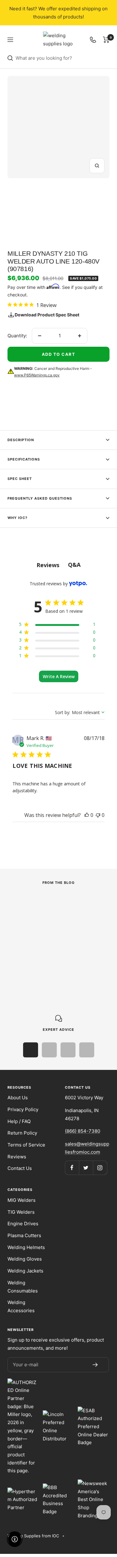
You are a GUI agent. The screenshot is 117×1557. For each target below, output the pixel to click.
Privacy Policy (22, 1109)
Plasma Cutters (24, 1235)
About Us (17, 1098)
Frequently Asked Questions (39, 498)
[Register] (95, 1364)
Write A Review (59, 676)
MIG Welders (21, 1200)
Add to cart (59, 354)
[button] (87, 815)
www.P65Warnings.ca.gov (37, 375)
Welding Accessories (21, 1306)
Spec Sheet (19, 478)
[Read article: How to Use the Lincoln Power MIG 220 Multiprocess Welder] (54, 903)
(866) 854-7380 (82, 1131)
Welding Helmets (26, 1247)
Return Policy (22, 1133)
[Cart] (106, 40)
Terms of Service (26, 1145)
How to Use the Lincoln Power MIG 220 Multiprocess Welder (52, 938)
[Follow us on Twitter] (86, 1168)
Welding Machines (26, 920)
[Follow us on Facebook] (72, 1168)
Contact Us (19, 1168)
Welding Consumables (22, 1287)
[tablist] (58, 565)
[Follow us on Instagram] (100, 1168)
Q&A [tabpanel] (74, 564)
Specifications (23, 459)
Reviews (16, 1157)
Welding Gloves (24, 1259)
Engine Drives (22, 1224)
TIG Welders (21, 1212)
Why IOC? (17, 518)
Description (20, 440)
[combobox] (63, 58)
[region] (57, 625)
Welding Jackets (25, 1271)
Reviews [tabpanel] (48, 565)
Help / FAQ (19, 1121)
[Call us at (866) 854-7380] (93, 39)
